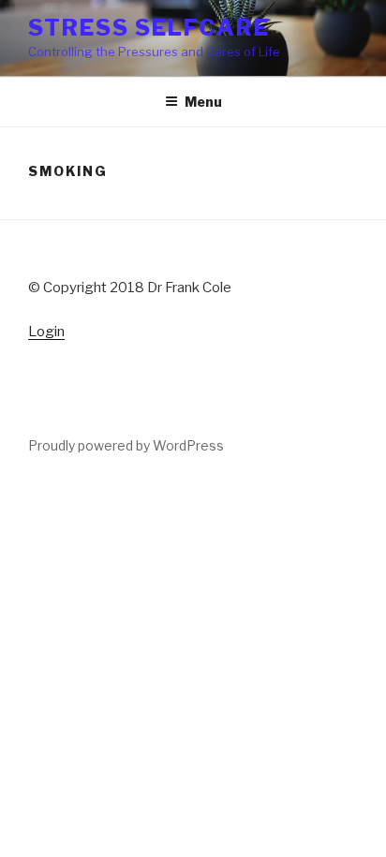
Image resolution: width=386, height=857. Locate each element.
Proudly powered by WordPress (126, 445)
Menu (203, 102)
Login (46, 331)
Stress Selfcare (149, 27)
